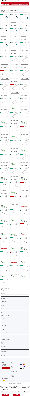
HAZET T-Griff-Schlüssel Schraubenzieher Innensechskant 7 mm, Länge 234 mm (5, 51)
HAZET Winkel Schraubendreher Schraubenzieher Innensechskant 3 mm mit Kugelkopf (25, 120)
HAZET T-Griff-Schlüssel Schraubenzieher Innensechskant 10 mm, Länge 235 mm (5, 23)
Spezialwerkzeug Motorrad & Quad (6, 339)
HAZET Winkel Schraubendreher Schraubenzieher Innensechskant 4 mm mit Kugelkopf (15, 134)
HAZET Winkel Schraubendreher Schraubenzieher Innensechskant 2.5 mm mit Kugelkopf (5, 120)
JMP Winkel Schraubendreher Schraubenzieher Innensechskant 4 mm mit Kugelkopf (15, 246)
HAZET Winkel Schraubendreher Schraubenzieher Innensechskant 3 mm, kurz (5, 134)
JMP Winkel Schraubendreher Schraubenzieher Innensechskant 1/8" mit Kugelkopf (25, 204)
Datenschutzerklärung (3, 389)
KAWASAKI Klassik (3, 346)
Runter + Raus (3, 312)
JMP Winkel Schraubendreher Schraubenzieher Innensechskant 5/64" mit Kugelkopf (25, 260)
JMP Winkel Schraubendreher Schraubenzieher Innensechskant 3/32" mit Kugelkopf (25, 232)
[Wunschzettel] (24, 1)
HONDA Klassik (3, 352)
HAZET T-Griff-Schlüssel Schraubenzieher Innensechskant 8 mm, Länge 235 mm (15, 50)
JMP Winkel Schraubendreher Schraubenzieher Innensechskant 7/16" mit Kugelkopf (15, 274)
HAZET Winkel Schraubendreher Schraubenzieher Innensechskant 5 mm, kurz (15, 148)
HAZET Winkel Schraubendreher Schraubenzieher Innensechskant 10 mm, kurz (25, 64)
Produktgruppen (3, 298)
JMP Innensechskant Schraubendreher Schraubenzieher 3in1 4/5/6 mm (5, 190)
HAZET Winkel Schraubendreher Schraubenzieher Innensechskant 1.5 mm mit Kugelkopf (25, 51)
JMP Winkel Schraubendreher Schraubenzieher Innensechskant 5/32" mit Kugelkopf (15, 260)
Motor (2, 308)
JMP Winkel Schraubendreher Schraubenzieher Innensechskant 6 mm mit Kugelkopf (5, 274)
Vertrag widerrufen (13, 363)
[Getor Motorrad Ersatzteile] (4, 1)
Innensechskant (4, 325)
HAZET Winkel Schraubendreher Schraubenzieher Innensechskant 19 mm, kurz (25, 92)
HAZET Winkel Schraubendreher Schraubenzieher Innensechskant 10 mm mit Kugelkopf (15, 65)
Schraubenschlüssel (4, 332)
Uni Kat (2, 342)
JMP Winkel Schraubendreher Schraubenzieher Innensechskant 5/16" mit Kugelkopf (5, 260)
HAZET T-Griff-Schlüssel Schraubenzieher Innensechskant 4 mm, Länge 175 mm (5, 36)
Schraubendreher (4, 322)
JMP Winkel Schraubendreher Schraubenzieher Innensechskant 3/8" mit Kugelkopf (5, 246)
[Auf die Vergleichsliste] (6, 14)
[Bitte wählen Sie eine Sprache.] (20, 0)
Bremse (2, 302)
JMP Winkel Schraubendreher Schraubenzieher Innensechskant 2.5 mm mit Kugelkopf (25, 218)
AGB (11, 366)
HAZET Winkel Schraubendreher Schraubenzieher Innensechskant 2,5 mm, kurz (25, 106)
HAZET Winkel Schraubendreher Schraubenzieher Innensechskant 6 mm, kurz (5, 162)
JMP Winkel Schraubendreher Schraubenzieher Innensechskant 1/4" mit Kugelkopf (15, 204)
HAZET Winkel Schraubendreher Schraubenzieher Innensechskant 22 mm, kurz (15, 120)
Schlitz (3, 329)
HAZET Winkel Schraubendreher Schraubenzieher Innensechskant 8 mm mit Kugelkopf (5, 176)
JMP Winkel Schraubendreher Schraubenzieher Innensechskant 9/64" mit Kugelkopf (5, 288)
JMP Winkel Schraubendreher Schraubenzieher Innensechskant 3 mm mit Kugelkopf (5, 232)
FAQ (11, 362)
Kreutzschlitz (3, 326)
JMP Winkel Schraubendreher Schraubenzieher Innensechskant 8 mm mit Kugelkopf (25, 274)
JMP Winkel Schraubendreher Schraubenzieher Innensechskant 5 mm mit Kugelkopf (25, 246)
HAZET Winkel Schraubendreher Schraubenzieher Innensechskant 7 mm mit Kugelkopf (15, 162)
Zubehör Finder (13, 376)
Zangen (3, 336)
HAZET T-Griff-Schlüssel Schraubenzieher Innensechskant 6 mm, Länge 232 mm (25, 36)
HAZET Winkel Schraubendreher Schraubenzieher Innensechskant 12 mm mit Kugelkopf (15, 78)
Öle (1, 311)
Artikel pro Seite (11, 10)
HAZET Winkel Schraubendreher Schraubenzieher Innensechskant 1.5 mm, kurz (5, 64)
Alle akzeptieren (6, 394)
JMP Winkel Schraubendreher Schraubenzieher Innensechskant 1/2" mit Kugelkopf (5, 204)
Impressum (12, 370)
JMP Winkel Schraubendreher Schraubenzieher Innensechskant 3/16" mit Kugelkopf (15, 232)
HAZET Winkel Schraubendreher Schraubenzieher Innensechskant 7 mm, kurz (25, 162)
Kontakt (12, 375)
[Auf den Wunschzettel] (8, 14)
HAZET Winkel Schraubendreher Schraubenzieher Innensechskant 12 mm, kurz (25, 79)
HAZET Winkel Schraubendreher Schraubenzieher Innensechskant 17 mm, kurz (15, 93)
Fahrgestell (2, 305)
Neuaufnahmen (3, 309)
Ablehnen (17, 394)
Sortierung (5, 10)
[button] (18, 1)
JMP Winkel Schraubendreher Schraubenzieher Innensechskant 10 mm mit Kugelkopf (5, 218)
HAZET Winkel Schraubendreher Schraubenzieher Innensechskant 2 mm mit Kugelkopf (5, 106)
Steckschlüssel (4, 335)
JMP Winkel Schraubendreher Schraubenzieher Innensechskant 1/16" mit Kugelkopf (25, 190)
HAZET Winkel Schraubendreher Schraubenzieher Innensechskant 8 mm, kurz (15, 176)
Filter (2, 10)
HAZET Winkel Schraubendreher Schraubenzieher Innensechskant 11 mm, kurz (5, 79)
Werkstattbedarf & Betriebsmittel (5, 315)
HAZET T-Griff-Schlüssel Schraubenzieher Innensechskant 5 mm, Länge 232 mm (15, 37)
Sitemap (12, 367)
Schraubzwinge (4, 333)
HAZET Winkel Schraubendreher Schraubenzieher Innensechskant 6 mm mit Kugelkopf (25, 148)
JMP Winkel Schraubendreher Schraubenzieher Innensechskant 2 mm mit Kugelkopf (15, 218)
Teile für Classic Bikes (3, 343)
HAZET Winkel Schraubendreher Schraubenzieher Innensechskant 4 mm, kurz (25, 134)
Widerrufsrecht (13, 372)
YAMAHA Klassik (3, 355)
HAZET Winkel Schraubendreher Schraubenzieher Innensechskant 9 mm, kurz (25, 176)
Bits (2, 319)
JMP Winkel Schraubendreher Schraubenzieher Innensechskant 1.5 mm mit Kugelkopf (15, 190)
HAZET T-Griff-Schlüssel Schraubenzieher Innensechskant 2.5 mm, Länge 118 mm (15, 22)
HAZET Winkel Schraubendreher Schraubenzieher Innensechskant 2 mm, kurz (15, 106)
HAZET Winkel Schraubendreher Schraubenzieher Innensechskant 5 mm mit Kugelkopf (5, 148)
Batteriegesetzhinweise (14, 371)
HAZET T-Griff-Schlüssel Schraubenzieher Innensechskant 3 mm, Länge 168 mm (25, 23)
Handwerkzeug (3, 318)
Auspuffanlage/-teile (3, 301)
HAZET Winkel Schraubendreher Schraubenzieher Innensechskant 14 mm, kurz (5, 92)
